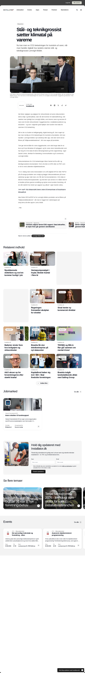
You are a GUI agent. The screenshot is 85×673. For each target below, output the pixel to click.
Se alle (76, 392)
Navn (32, 459)
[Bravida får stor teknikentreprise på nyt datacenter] (42, 338)
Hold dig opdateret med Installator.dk (69, 670)
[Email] (62, 105)
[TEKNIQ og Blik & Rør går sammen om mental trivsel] (69, 338)
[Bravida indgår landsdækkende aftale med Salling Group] (69, 366)
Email (57, 459)
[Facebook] (51, 105)
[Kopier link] (65, 105)
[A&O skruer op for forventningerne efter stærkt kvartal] (16, 366)
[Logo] (8, 9)
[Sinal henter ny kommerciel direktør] (69, 300)
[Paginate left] (5, 414)
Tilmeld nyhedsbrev (38, 471)
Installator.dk (30, 106)
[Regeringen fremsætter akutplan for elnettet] (42, 301)
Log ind (68, 2)
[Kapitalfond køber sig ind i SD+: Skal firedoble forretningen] (42, 366)
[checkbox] (32, 467)
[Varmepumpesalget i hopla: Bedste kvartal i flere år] (42, 264)
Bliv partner (77, 2)
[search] (77, 10)
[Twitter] (58, 105)
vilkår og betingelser (67, 466)
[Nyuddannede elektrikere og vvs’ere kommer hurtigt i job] (16, 264)
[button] (65, 219)
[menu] (81, 10)
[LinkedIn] (55, 105)
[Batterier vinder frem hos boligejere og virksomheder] (16, 338)
